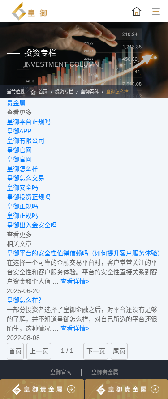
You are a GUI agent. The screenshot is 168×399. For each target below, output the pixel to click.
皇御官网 (61, 372)
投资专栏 (64, 91)
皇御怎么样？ (25, 300)
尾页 (119, 351)
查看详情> (74, 281)
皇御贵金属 (104, 372)
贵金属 (16, 102)
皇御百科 (90, 91)
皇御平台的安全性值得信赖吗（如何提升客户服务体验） (85, 253)
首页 (43, 91)
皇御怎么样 (117, 91)
